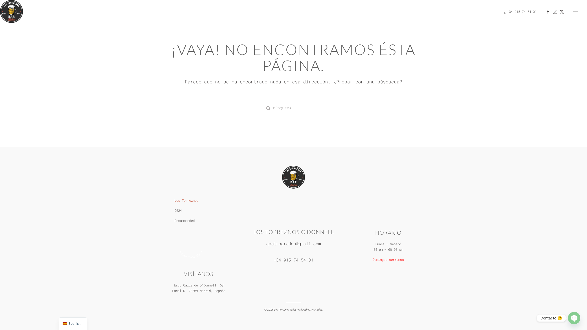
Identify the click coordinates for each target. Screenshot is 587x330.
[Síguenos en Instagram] (555, 11)
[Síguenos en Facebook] (548, 11)
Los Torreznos (186, 200)
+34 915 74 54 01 (522, 11)
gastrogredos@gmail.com (293, 243)
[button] (575, 11)
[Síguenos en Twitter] (561, 11)
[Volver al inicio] (11, 11)
